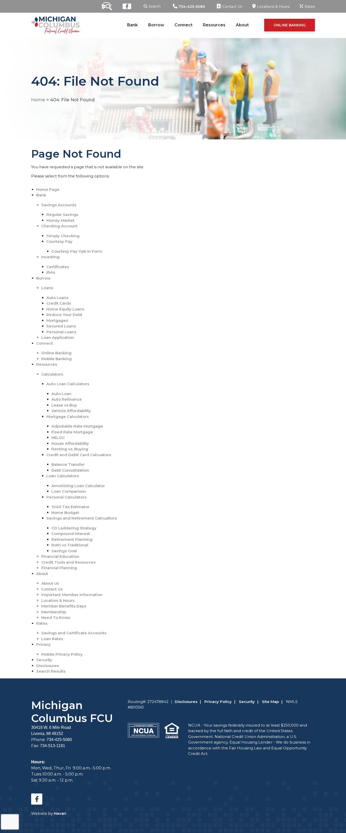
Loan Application (57, 337)
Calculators (52, 374)
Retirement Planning (71, 539)
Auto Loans (57, 297)
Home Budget (65, 512)
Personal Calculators (66, 497)
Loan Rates (52, 638)
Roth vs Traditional (69, 545)
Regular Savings (62, 214)
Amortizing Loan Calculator (78, 485)
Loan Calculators (62, 475)
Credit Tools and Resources (68, 562)
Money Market (60, 220)
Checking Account (59, 226)
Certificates (57, 266)
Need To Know (55, 617)
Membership (53, 611)
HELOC (58, 437)
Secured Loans (61, 326)
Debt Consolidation (70, 470)
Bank (132, 25)
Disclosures (47, 665)
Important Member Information (72, 594)
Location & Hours (57, 600)
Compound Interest (70, 533)
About (242, 25)
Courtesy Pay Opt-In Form (76, 251)
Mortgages (57, 320)
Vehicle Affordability (71, 410)
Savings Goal (64, 550)
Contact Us (52, 589)
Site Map (270, 701)
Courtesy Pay (59, 241)
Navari (60, 813)
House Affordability (70, 443)
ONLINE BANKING (290, 25)
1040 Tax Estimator (70, 506)
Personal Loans (61, 331)
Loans (47, 287)
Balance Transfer (68, 464)
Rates (41, 623)
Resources (214, 25)
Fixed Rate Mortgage (72, 432)
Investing (50, 256)
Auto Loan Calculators (67, 383)
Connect (184, 25)
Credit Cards (58, 303)
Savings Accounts (58, 204)
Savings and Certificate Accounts (73, 633)
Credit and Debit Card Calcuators (78, 454)
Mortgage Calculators (67, 416)
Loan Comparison (68, 491)
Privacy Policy (218, 701)
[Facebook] (126, 6)
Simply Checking (63, 235)
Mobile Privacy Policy (62, 654)
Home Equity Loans (65, 309)
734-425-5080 (192, 6)
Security (44, 659)
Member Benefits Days (63, 606)
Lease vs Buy (64, 405)
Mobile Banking (56, 358)
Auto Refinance (66, 399)
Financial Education (60, 556)
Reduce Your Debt (64, 314)
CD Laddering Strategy (74, 528)
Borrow (156, 25)
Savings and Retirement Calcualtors (81, 518)
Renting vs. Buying (69, 449)
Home (38, 100)
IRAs (50, 272)
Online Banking (56, 352)
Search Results (50, 671)
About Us (50, 583)
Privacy (43, 644)
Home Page (48, 189)
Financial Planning (59, 567)
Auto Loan (61, 393)
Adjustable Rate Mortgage (77, 426)
